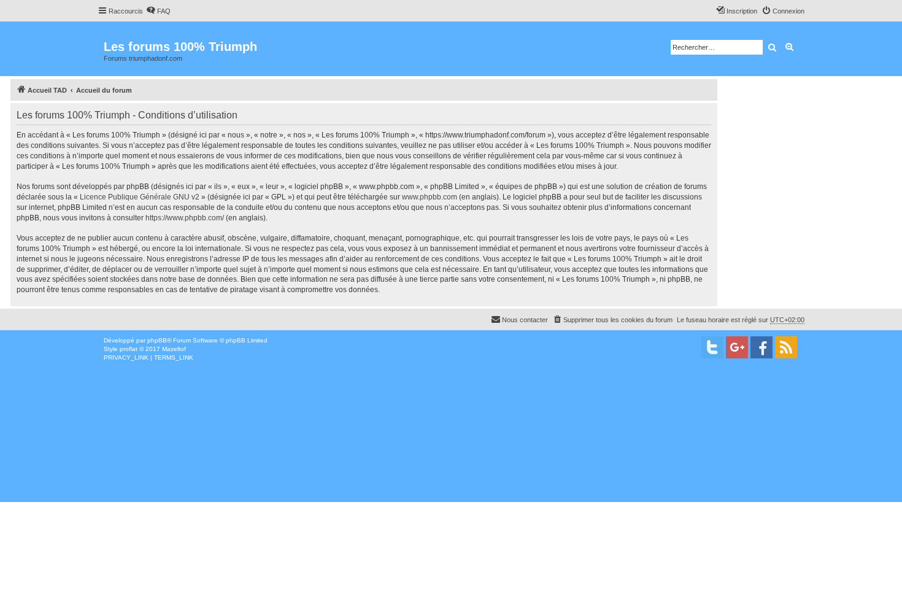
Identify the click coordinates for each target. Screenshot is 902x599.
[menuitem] (158, 11)
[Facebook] (761, 347)
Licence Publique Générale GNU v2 (139, 197)
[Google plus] (737, 347)
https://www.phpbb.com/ (184, 218)
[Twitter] (712, 347)
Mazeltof (174, 349)
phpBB (157, 340)
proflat (128, 349)
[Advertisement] (368, 454)
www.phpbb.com (429, 197)
